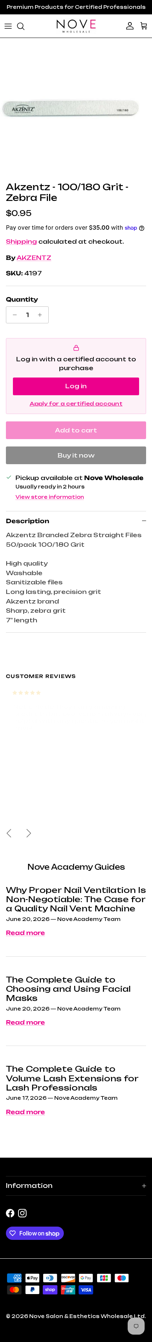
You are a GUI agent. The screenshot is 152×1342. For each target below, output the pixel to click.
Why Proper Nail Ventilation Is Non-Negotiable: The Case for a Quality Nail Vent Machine (76, 899)
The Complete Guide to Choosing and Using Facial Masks (68, 989)
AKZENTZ (34, 257)
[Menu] (8, 26)
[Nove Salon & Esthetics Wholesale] (76, 26)
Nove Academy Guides (76, 867)
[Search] (24, 26)
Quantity (22, 299)
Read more (25, 932)
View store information (49, 497)
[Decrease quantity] (12, 315)
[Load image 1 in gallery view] (70, 108)
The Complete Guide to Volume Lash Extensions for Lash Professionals (72, 1078)
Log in (76, 386)
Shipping (21, 241)
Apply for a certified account (76, 403)
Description (27, 521)
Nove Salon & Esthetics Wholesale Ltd (87, 1316)
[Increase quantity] (41, 315)
